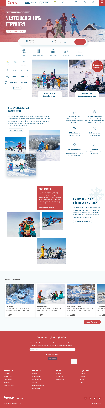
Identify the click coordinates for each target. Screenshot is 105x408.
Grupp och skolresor (36, 379)
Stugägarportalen (36, 388)
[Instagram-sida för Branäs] (90, 398)
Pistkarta (45, 3)
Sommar (33, 3)
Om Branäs (58, 373)
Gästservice (7, 373)
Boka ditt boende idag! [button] (16, 130)
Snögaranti (34, 373)
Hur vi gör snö (59, 376)
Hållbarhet (34, 382)
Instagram (82, 376)
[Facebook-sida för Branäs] (85, 398)
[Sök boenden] (80, 42)
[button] (3, 3)
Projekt (82, 382)
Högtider (82, 379)
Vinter (27, 3)
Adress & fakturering (9, 385)
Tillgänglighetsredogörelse (38, 385)
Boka (102, 4)
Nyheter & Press (8, 376)
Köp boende (7, 382)
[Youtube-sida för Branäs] (99, 398)
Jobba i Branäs (8, 379)
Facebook (82, 373)
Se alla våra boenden (92, 322)
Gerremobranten (60, 379)
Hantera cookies (96, 403)
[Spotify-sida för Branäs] (94, 398)
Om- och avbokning (36, 376)
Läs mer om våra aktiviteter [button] (82, 221)
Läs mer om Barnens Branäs (46, 207)
